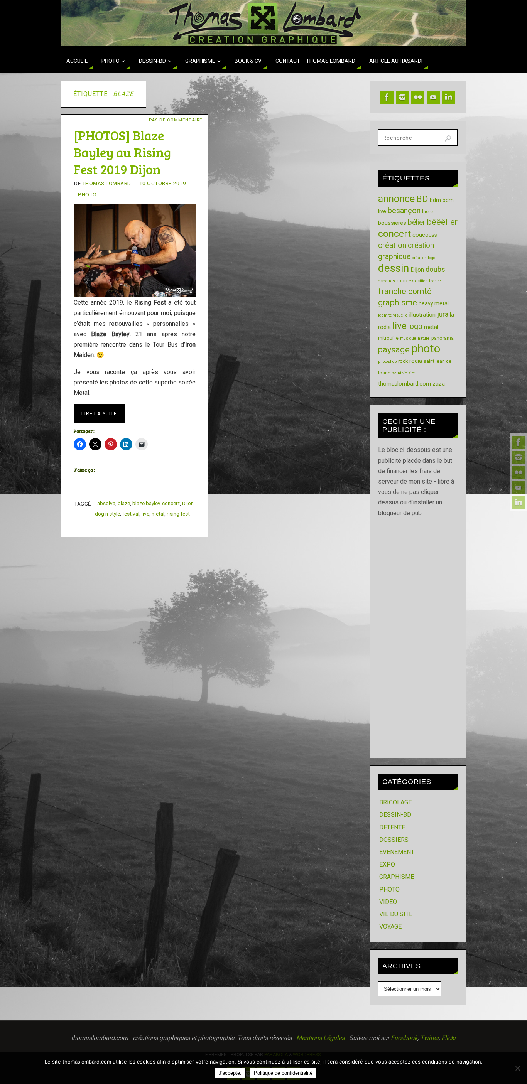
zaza (438, 383)
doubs (435, 269)
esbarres (386, 280)
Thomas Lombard (106, 183)
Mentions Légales (320, 1038)
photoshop (387, 361)
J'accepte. (230, 1073)
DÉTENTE (392, 827)
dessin (393, 268)
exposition (418, 280)
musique (408, 338)
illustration (422, 314)
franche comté (405, 291)
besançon (404, 210)
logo (415, 326)
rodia (415, 361)
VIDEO (388, 901)
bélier (417, 222)
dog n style (107, 514)
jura (442, 314)
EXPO (387, 864)
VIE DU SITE (395, 914)
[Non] (517, 1068)
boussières (392, 222)
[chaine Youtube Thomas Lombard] (518, 487)
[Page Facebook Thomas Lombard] (518, 442)
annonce (396, 198)
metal (158, 514)
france (435, 280)
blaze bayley (146, 503)
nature (424, 338)
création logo (423, 257)
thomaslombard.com (404, 384)
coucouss (424, 235)
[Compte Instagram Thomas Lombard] (518, 457)
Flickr (448, 1038)
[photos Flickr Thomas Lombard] (518, 472)
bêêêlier (442, 222)
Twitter (429, 1038)
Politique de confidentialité (283, 1073)
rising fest (178, 514)
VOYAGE (390, 926)
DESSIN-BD (395, 814)
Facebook (404, 1038)
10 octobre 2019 (162, 183)
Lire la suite (99, 413)
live (145, 514)
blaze (124, 503)
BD (422, 199)
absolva (106, 503)
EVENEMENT (396, 852)
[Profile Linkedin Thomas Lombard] (518, 502)
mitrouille (388, 338)
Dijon (188, 503)
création (392, 245)
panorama (442, 338)
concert (171, 503)
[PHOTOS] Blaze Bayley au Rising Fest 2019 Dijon (122, 152)
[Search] (448, 138)
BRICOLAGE (395, 802)
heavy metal (434, 303)
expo (402, 280)
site (411, 373)
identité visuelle (393, 315)
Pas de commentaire (175, 120)
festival (130, 514)
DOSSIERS (394, 839)
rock (403, 361)
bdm (435, 200)
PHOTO (87, 194)
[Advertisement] (418, 634)
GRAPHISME (396, 876)
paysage (394, 349)
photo (425, 348)
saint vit (399, 373)
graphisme (397, 302)
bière (427, 211)
